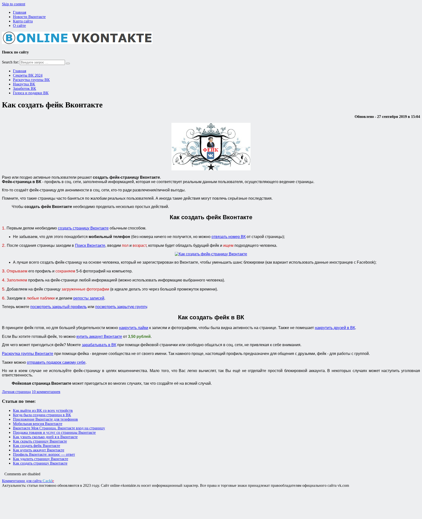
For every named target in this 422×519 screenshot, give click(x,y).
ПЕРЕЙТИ (211, 276)
